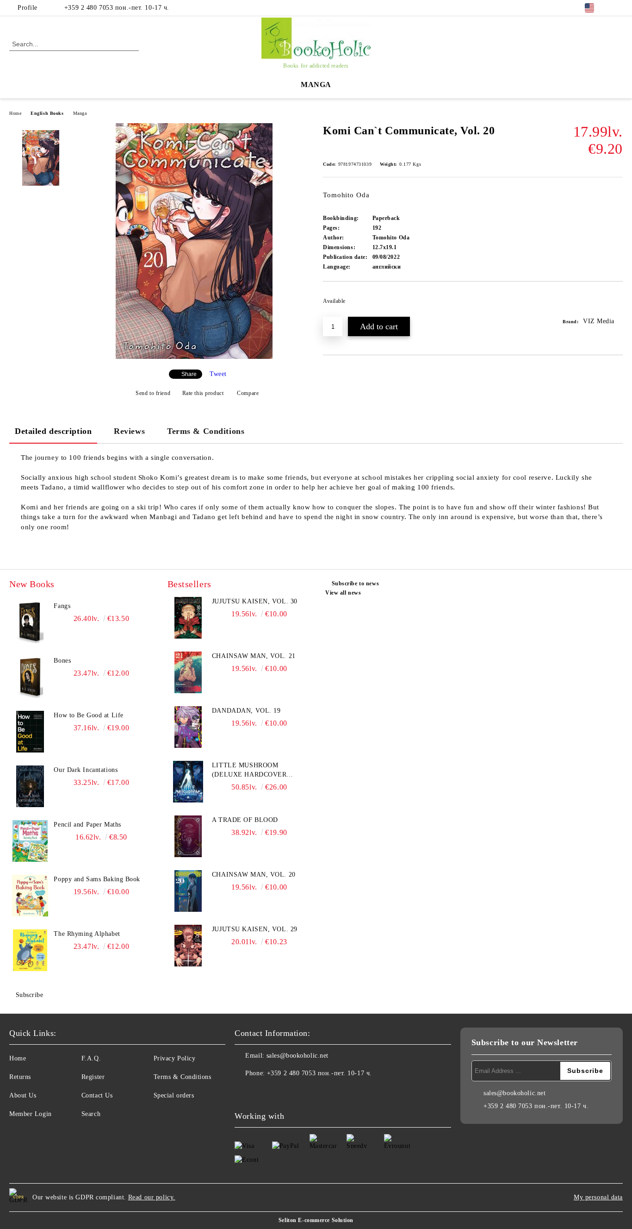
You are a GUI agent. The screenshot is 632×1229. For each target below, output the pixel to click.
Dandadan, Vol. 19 (246, 710)
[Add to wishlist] (616, 303)
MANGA (316, 84)
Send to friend (153, 393)
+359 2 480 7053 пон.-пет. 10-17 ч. (116, 7)
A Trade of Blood (245, 819)
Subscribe (29, 994)
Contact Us (97, 1095)
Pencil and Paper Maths (87, 824)
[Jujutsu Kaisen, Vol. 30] (188, 618)
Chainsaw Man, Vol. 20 (254, 874)
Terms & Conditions (205, 431)
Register (93, 1076)
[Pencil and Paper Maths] (30, 841)
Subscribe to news (355, 583)
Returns (20, 1076)
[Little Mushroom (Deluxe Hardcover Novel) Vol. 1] (188, 782)
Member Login (30, 1113)
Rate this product (202, 393)
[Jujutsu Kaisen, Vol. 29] (188, 945)
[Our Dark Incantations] (30, 786)
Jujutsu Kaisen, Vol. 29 (254, 929)
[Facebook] (618, 8)
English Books (47, 113)
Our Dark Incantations (86, 769)
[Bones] (30, 677)
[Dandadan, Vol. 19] (188, 727)
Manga (80, 113)
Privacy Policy (175, 1058)
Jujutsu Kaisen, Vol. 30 (254, 601)
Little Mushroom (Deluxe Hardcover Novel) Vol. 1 (249, 770)
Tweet (218, 373)
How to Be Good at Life (88, 715)
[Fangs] (30, 622)
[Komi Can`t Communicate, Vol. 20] (194, 356)
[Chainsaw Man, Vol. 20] (188, 891)
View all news (343, 592)
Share (189, 374)
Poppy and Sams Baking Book (97, 879)
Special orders (174, 1095)
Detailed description (53, 431)
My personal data (598, 1197)
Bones (62, 660)
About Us (22, 1095)
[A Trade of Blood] (188, 836)
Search (90, 1113)
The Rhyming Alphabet (87, 933)
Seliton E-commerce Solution (316, 1220)
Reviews (129, 431)
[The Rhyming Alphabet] (30, 950)
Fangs (62, 605)
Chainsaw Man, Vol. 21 (254, 655)
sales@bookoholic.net (297, 1055)
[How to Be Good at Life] (30, 731)
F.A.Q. (91, 1058)
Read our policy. (151, 1197)
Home (15, 113)
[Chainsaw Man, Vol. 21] (188, 672)
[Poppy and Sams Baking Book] (30, 895)
